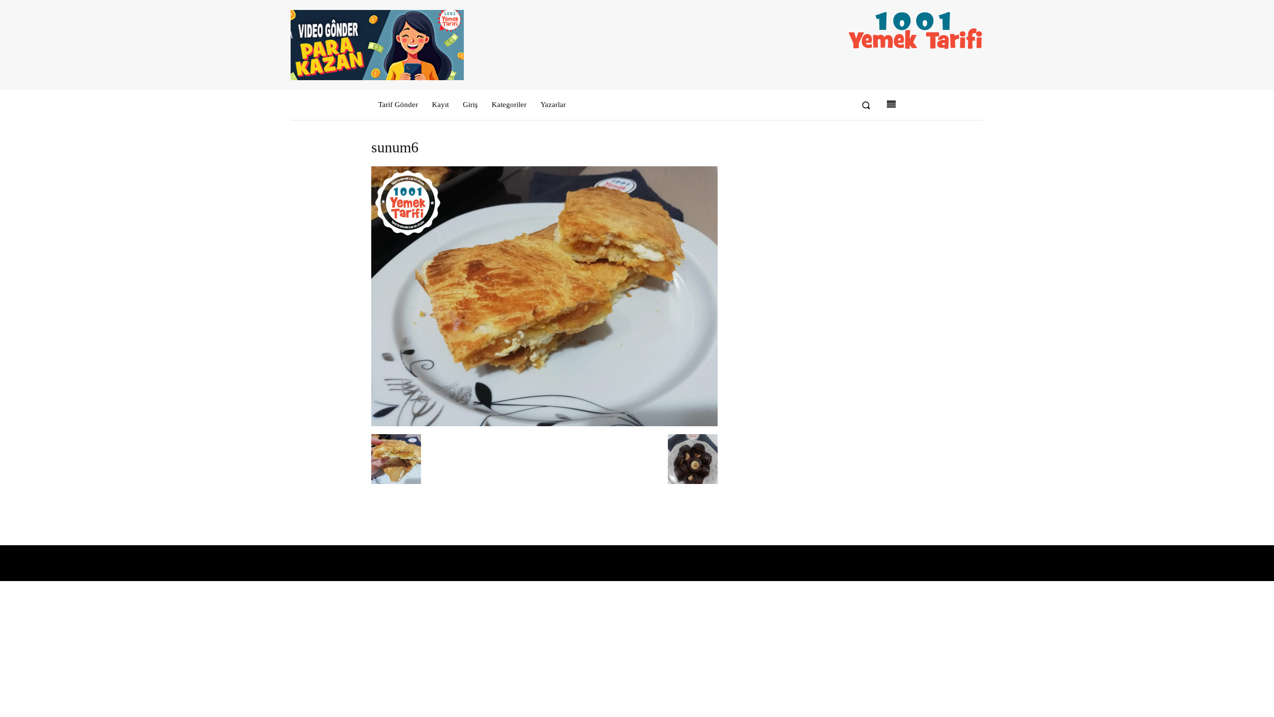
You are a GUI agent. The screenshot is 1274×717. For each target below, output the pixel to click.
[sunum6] (544, 424)
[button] (866, 105)
